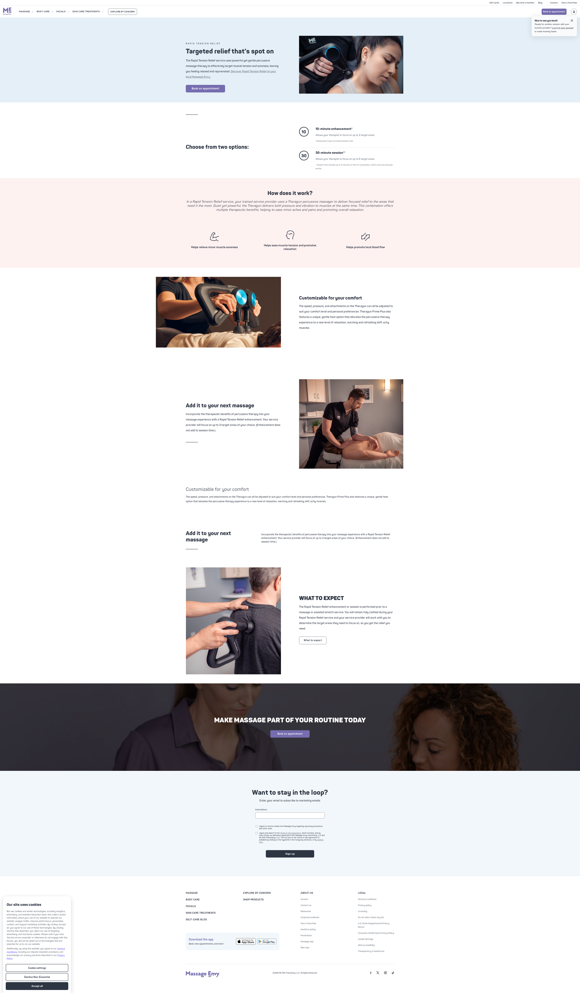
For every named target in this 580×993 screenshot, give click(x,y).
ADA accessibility (366, 945)
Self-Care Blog (196, 919)
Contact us (306, 905)
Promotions (306, 935)
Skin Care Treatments (86, 11)
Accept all (37, 986)
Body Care (43, 11)
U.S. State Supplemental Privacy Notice (373, 925)
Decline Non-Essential (37, 977)
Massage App (307, 941)
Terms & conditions (367, 899)
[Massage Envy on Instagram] (385, 973)
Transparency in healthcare (371, 951)
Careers (554, 3)
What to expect (313, 640)
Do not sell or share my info (371, 917)
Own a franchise (569, 3)
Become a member (525, 3)
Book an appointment (554, 11)
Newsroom (306, 911)
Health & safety (308, 929)
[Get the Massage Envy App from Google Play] (267, 941)
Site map (305, 947)
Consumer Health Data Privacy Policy (376, 933)
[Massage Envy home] (7, 12)
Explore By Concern (123, 11)
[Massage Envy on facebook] (371, 973)
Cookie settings (37, 968)
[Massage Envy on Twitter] (377, 973)
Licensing (362, 911)
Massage (24, 11)
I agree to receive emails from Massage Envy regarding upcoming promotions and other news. (291, 827)
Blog (540, 3)
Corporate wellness (310, 917)
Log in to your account (562, 28)
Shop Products (253, 899)
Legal (362, 893)
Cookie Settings (365, 939)
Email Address (261, 810)
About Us (307, 893)
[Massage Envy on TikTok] (393, 973)
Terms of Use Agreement (290, 833)
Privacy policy (364, 905)
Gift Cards (494, 3)
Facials (61, 11)
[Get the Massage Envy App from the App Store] (246, 941)
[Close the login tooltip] (572, 20)
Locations (507, 3)
